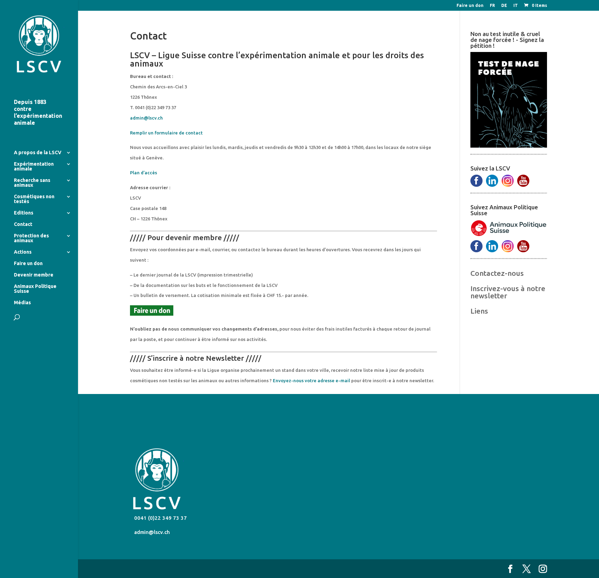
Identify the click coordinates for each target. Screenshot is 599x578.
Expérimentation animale (34, 166)
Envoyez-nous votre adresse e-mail (311, 380)
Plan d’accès (143, 172)
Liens (479, 311)
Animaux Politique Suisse (35, 289)
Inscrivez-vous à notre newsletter (507, 292)
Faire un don (470, 5)
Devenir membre (33, 275)
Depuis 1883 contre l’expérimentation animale (38, 112)
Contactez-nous (497, 273)
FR (492, 5)
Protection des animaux (31, 238)
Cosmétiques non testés (34, 199)
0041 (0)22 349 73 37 (160, 518)
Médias (22, 302)
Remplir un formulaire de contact (166, 132)
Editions (23, 213)
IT (515, 5)
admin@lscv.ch (146, 117)
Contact (23, 224)
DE (504, 5)
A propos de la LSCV (37, 152)
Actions (23, 252)
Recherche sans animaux (32, 183)
